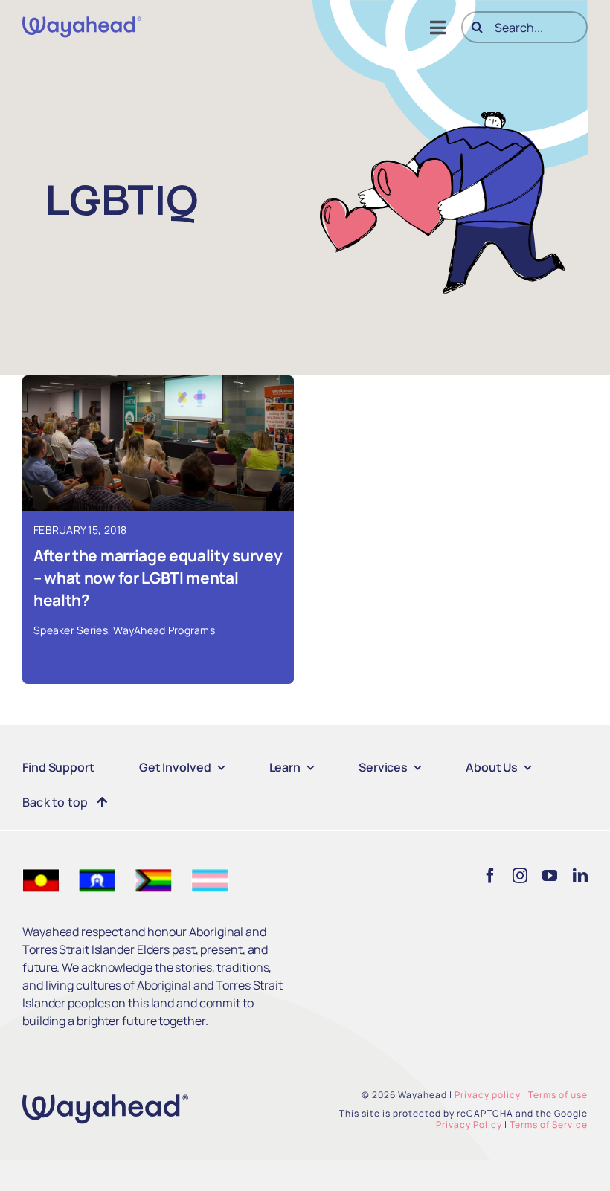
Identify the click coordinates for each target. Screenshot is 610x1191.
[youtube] (549, 875)
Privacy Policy (469, 1124)
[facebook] (490, 875)
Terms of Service (549, 1124)
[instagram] (520, 875)
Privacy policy (488, 1094)
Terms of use (558, 1094)
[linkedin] (580, 875)
